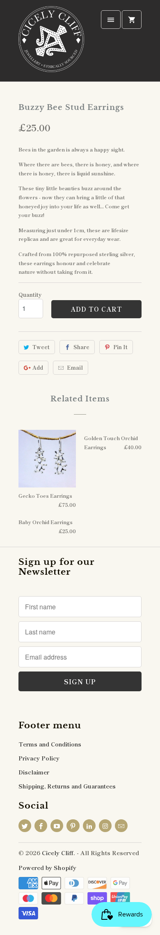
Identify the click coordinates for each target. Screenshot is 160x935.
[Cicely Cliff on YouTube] (56, 825)
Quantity (29, 294)
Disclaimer (33, 772)
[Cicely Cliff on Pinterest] (72, 825)
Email (75, 367)
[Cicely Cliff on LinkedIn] (89, 825)
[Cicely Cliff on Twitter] (24, 825)
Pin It (120, 347)
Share (81, 347)
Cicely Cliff (57, 853)
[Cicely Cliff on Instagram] (105, 825)
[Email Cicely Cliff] (121, 825)
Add (37, 367)
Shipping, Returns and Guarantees (67, 786)
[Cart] (132, 19)
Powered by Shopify (47, 867)
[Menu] (111, 19)
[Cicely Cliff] (51, 44)
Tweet (41, 347)
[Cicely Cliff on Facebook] (40, 825)
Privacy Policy (38, 758)
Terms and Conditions (49, 744)
